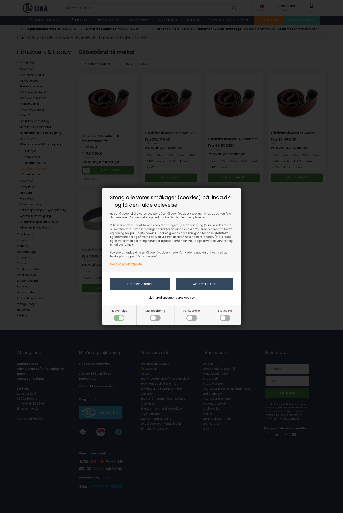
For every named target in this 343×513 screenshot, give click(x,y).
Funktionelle (191, 311)
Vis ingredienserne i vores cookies (171, 298)
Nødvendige (119, 311)
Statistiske (225, 311)
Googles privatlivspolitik (126, 264)
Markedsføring (155, 311)
